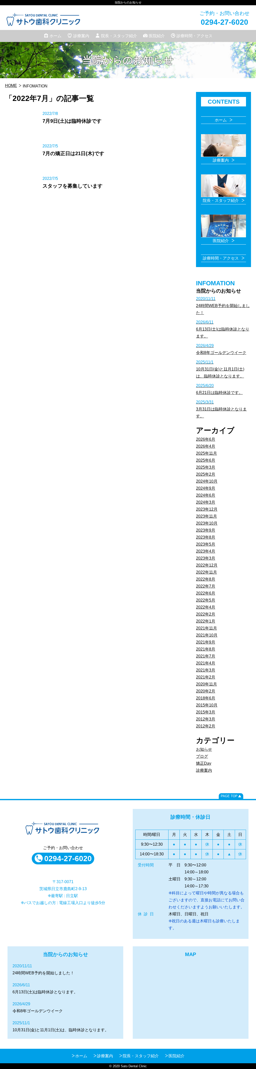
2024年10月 (207, 481)
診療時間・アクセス (194, 36)
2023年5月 (205, 544)
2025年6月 (205, 460)
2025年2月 (205, 474)
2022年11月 (206, 572)
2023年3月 (205, 558)
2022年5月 (205, 600)
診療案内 (81, 36)
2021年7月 (205, 656)
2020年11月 (206, 684)
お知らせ (204, 749)
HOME (11, 85)
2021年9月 (205, 642)
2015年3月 (205, 712)
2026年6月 (205, 439)
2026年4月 (205, 446)
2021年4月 (205, 663)
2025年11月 (206, 453)
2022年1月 (205, 621)
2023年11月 (206, 516)
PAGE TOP (229, 796)
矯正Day (203, 763)
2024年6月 (205, 495)
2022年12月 (207, 565)
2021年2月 (205, 677)
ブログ (202, 756)
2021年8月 (205, 649)
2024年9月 (205, 488)
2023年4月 (205, 551)
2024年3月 (205, 502)
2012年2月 (205, 726)
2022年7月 (205, 586)
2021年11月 (206, 628)
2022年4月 (205, 607)
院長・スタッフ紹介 (119, 36)
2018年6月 (205, 698)
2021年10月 (207, 635)
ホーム (56, 36)
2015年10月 (207, 705)
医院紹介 (157, 36)
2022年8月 (205, 579)
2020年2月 (205, 691)
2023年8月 (205, 537)
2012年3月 (205, 719)
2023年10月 (207, 523)
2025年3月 (205, 467)
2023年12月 (207, 509)
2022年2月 (205, 614)
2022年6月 (205, 593)
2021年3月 (205, 670)
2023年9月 (205, 530)
